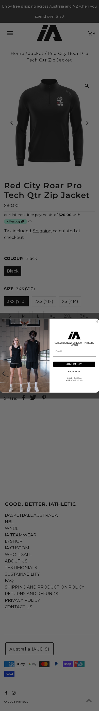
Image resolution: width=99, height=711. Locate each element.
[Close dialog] (96, 321)
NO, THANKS (74, 371)
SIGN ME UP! (74, 364)
